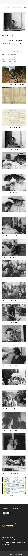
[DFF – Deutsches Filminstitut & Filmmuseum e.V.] (11, 6)
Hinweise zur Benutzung (18, 0)
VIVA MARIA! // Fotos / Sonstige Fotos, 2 (11, 235)
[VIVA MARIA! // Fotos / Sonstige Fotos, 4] (14, 182)
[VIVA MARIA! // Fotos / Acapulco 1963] (14, 463)
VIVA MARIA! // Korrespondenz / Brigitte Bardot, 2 (13, 105)
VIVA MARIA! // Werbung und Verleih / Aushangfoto (13, 84)
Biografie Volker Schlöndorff (8, 537)
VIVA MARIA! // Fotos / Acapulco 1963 (10, 473)
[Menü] (24, 6)
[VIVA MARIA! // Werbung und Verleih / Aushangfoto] (14, 74)
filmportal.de (15, 508)
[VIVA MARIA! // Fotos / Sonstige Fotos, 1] (14, 247)
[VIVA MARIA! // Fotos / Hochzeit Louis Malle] (14, 441)
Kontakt (7, 0)
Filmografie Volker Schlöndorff (9, 540)
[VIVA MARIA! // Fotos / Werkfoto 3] (14, 268)
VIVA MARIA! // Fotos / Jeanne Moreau (10, 387)
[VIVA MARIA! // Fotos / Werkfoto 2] (14, 290)
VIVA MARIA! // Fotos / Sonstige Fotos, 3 (11, 214)
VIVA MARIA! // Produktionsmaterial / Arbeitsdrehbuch (10, 496)
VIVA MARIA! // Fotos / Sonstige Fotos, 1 (11, 257)
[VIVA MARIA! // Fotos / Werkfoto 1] (14, 312)
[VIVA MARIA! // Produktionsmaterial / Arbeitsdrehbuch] (14, 485)
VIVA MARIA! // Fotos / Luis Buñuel (10, 430)
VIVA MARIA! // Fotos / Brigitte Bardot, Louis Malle (13, 408)
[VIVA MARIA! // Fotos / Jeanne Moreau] (14, 377)
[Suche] (21, 6)
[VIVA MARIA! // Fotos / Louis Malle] (14, 355)
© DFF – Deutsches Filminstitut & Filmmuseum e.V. (10, 552)
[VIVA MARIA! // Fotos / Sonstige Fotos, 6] (14, 22)
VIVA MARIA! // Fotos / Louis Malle (10, 365)
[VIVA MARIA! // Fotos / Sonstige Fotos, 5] (14, 160)
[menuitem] (21, 6)
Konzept (11, 0)
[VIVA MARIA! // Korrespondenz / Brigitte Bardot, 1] (14, 117)
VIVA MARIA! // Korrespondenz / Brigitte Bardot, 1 (13, 127)
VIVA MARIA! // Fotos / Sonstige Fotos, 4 (11, 192)
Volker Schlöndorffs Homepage (9, 523)
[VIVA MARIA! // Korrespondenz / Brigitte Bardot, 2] (14, 95)
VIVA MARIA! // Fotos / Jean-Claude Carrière (12, 343)
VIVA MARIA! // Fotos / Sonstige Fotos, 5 (11, 170)
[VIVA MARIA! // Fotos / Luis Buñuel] (14, 420)
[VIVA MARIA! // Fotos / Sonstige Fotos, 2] (14, 225)
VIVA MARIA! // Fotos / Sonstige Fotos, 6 (11, 149)
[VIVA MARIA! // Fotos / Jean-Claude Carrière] (14, 333)
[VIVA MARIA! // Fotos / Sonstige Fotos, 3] (14, 204)
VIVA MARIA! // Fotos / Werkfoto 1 (10, 322)
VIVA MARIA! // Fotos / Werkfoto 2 (10, 300)
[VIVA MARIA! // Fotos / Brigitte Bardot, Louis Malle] (14, 398)
